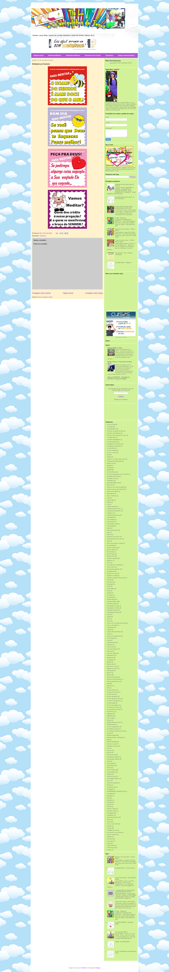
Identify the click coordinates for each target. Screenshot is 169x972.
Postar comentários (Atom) (45, 297)
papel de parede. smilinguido (115, 737)
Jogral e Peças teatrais (113, 631)
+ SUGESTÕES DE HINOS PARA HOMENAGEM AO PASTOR (125, 891)
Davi (108, 532)
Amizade (109, 467)
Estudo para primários (113, 569)
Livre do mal (110, 647)
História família (111, 599)
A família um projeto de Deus (115, 431)
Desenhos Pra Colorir (93, 55)
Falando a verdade (112, 575)
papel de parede (111, 735)
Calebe (109, 502)
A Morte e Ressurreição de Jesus (116, 435)
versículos (110, 841)
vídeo (108, 843)
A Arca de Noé (111, 424)
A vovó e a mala (111, 452)
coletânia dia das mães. (114, 508)
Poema (109, 785)
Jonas (109, 634)
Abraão (109, 457)
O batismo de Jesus (113, 692)
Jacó (108, 619)
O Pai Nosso (110, 711)
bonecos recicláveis (112, 491)
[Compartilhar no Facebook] (66, 233)
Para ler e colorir (111, 744)
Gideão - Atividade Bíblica (122, 941)
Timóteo (109, 826)
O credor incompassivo (113, 700)
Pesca (109, 780)
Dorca (108, 562)
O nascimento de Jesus (114, 709)
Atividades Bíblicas (73, 55)
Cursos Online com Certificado (89, 49)
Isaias (109, 614)
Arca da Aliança (111, 472)
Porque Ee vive (111, 787)
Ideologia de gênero (112, 610)
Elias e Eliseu (111, 567)
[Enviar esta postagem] (56, 233)
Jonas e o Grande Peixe (114, 636)
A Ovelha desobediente (113, 439)
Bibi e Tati (110, 485)
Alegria (109, 465)
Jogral (109, 629)
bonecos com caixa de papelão (116, 487)
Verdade (109, 836)
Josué (109, 640)
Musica (109, 675)
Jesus (109, 621)
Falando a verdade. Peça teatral (116, 577)
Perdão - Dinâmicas (120, 218)
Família (109, 580)
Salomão (109, 800)
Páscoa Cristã (111, 755)
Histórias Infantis (112, 603)
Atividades (110, 480)
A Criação (110, 426)
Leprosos (109, 644)
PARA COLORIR (111, 742)
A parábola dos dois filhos (114, 444)
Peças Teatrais (111, 770)
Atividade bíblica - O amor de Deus (125, 868)
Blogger (98, 968)
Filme (108, 590)
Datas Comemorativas (126, 55)
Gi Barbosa (124, 399)
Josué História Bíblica (121, 932)
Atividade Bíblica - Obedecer (123, 262)
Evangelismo (110, 571)
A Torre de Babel (111, 450)
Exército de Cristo (112, 573)
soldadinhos (110, 815)
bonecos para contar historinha (116, 489)
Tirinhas (109, 828)
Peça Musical (111, 765)
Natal (108, 683)
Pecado (109, 767)
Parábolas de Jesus (112, 746)
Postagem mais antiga (94, 293)
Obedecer (110, 713)
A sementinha (111, 448)
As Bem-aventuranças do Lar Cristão (117, 474)
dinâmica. (110, 560)
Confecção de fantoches (114, 511)
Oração (109, 720)
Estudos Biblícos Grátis (115, 348)
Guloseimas (110, 597)
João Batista (110, 627)
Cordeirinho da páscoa (113, 515)
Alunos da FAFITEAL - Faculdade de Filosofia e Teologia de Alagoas (118, 377)
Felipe (109, 586)
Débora (109, 534)
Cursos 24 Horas (77, 49)
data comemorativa (112, 530)
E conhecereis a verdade (114, 565)
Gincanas (109, 595)
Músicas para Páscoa (113, 681)
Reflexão (109, 796)
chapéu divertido (111, 506)
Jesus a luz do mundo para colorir (116, 623)
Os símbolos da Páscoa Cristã (116, 731)
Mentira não (110, 664)
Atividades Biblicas (112, 483)
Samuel (109, 804)
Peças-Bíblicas (111, 772)
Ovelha (109, 733)
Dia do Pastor (111, 554)
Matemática (110, 655)
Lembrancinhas (111, 642)
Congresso (110, 513)
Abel (108, 454)
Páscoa (109, 752)
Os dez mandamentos (113, 726)
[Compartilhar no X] (64, 233)
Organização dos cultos (113, 722)
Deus (108, 541)
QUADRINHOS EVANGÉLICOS (116, 791)
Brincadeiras (110, 493)
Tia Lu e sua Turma (112, 824)
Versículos (109, 55)
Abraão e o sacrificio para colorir (116, 459)
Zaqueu (109, 849)
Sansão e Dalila (111, 808)
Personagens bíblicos (113, 778)
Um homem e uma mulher (114, 832)
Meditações (43, 236)
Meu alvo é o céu (112, 666)
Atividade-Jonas (111, 478)
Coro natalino (111, 519)
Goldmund (84, 968)
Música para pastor (112, 677)
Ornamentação (111, 724)
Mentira (109, 662)
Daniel (109, 528)
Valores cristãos (111, 834)
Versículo (109, 839)
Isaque (109, 616)
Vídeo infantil (111, 845)
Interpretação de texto (113, 612)
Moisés (109, 672)
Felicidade (110, 584)
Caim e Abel (110, 500)
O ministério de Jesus (113, 707)
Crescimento (110, 521)
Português (110, 789)
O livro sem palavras (113, 705)
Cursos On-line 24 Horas (120, 337)
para (108, 739)
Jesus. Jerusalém (112, 625)
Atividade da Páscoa (113, 476)
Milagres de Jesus (112, 668)
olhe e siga (110, 718)
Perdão (109, 774)
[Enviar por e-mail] (60, 233)
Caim (108, 498)
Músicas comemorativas (114, 679)
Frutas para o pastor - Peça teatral (125, 901)
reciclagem (110, 793)
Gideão (109, 593)
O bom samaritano (112, 696)
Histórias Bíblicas (54, 55)
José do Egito (111, 638)
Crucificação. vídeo (112, 524)
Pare (108, 748)
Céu (108, 504)
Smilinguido (110, 813)
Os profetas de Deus (113, 729)
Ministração (110, 670)
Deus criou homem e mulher (115, 543)
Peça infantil (110, 763)
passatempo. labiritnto (113, 759)
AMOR (109, 470)
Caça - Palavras (111, 496)
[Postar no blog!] (62, 233)
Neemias (109, 685)
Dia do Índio (110, 552)
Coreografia (110, 517)
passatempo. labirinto (113, 757)
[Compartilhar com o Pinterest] (67, 233)
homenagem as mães (113, 608)
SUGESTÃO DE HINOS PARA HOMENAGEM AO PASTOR (124, 207)
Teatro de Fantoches (113, 817)
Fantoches (110, 582)
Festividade (110, 588)
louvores (109, 651)
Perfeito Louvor (111, 776)
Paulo (108, 761)
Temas (109, 819)
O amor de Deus (111, 690)
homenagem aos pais (113, 606)
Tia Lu (109, 821)
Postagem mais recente (41, 293)
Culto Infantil (110, 526)
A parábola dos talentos (113, 446)
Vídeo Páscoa (111, 847)
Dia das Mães (111, 549)
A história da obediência (114, 433)
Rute (108, 798)
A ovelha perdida (111, 441)
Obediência (110, 716)
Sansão (109, 806)
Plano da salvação (112, 783)
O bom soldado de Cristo (114, 698)
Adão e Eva (110, 463)
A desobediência (111, 429)
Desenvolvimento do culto (114, 539)
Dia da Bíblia (110, 545)
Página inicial (38, 55)
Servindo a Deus (111, 811)
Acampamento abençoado (114, 461)
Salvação (109, 802)
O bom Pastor (111, 694)
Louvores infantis (112, 653)
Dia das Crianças (112, 547)
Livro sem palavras (112, 649)
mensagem (110, 660)
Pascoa (109, 750)
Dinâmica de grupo (112, 558)
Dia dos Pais (110, 556)
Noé (108, 688)
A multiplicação (111, 437)
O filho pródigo (111, 703)
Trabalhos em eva (112, 830)
